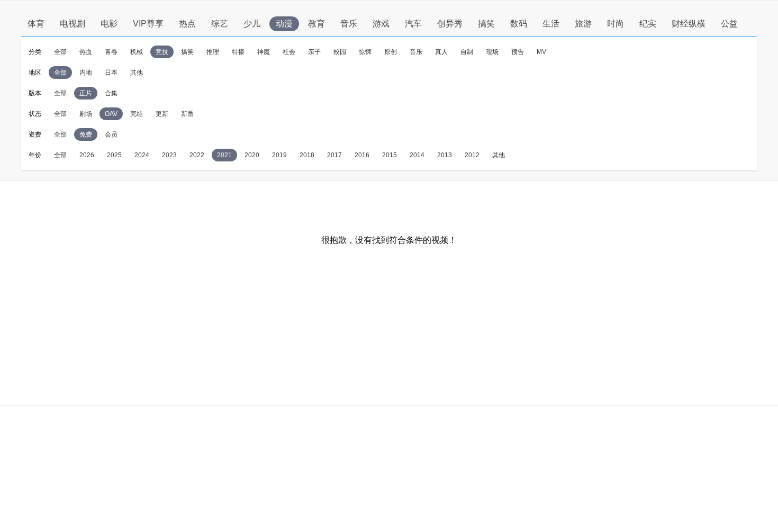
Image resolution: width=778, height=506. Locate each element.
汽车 (413, 23)
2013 (444, 155)
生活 (550, 23)
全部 (60, 52)
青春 (111, 52)
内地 (85, 72)
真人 (441, 52)
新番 (187, 114)
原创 (390, 52)
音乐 (348, 23)
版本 (35, 93)
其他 (136, 72)
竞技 (162, 52)
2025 (114, 155)
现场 (492, 52)
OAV (111, 114)
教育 (316, 23)
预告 (517, 52)
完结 (136, 114)
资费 (35, 134)
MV (541, 52)
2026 (86, 155)
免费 (85, 134)
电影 (109, 23)
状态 (35, 114)
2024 (141, 155)
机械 (136, 52)
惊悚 (365, 52)
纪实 (647, 23)
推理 (212, 52)
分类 (35, 52)
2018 (307, 155)
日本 (111, 72)
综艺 (219, 23)
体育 (36, 23)
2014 (417, 155)
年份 (35, 155)
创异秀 (450, 23)
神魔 (263, 52)
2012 (472, 155)
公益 (729, 23)
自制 (466, 52)
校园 (339, 52)
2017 (334, 155)
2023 (169, 155)
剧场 (85, 114)
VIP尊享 (148, 23)
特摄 (238, 52)
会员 (111, 134)
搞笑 (486, 23)
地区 (35, 72)
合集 (111, 93)
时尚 (615, 23)
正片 (85, 93)
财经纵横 (688, 23)
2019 (279, 155)
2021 (224, 155)
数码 (518, 23)
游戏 (381, 23)
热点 (187, 23)
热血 (85, 52)
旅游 (583, 23)
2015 (389, 155)
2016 (362, 155)
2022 (196, 155)
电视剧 (72, 23)
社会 (289, 52)
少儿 (251, 23)
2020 (252, 155)
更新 (162, 114)
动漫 (284, 23)
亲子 (314, 52)
